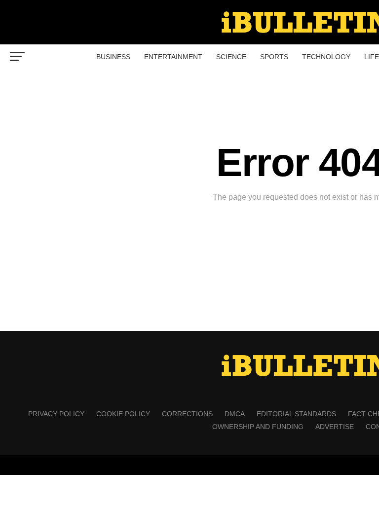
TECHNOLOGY (326, 57)
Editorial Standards (296, 414)
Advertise (334, 427)
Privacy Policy (56, 414)
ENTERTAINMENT (173, 57)
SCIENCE (231, 57)
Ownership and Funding (257, 427)
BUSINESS (113, 57)
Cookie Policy (123, 414)
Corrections (187, 414)
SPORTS (274, 57)
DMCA (235, 414)
